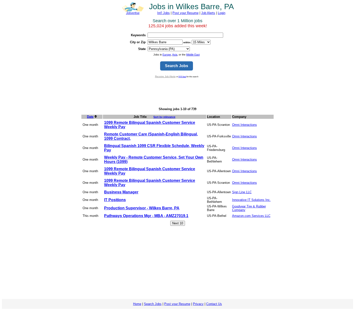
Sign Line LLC (242, 192)
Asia (174, 54)
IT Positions (115, 200)
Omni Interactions (244, 125)
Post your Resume (185, 13)
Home (137, 304)
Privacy (198, 304)
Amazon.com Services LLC (251, 216)
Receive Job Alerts (165, 76)
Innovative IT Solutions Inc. (251, 200)
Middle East (193, 54)
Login (221, 13)
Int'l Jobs (163, 13)
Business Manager (121, 192)
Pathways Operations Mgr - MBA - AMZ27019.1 (146, 216)
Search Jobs (153, 304)
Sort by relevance (164, 116)
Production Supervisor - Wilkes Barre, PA (141, 208)
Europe (167, 54)
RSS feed (182, 76)
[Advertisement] (177, 92)
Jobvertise (133, 13)
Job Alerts (208, 13)
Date (90, 117)
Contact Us (214, 304)
